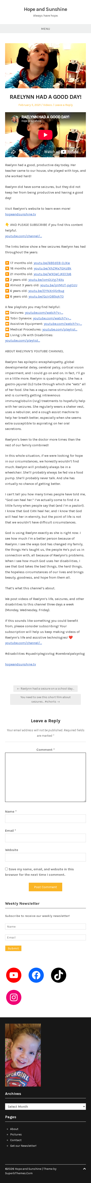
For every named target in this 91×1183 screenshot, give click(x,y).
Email (10, 831)
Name (11, 811)
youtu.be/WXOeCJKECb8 (52, 274)
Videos (47, 105)
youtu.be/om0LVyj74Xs (46, 280)
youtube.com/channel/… (23, 236)
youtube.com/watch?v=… (44, 313)
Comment (45, 750)
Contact (16, 1140)
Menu (45, 29)
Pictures (16, 1134)
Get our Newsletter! (23, 1146)
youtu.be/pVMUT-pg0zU (58, 285)
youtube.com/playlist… (59, 329)
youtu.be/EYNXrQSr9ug (46, 291)
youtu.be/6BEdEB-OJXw (52, 263)
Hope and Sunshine (45, 9)
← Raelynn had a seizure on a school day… (45, 688)
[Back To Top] (84, 1169)
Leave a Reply (64, 105)
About (14, 1129)
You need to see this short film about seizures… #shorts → (46, 699)
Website (11, 850)
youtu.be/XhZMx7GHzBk (52, 268)
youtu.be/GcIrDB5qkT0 (46, 296)
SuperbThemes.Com (19, 1173)
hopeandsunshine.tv (20, 214)
